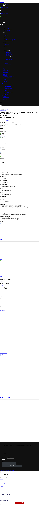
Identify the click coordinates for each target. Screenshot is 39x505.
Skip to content (2, 2)
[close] (0, 24)
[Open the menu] (1, 105)
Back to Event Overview (3, 110)
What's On (1, 479)
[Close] (0, 471)
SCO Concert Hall (2, 136)
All (2, 285)
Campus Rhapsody (6, 287)
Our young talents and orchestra (9, 463)
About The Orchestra (2, 480)
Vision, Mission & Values (3, 483)
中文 (7, 4)
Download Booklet (6, 109)
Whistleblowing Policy (6, 470)
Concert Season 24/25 (4, 120)
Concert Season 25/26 (6, 288)
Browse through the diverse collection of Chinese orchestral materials (11, 465)
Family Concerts (9, 120)
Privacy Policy (2, 470)
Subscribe (3, 459)
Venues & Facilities (12, 470)
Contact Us (4, 21)
